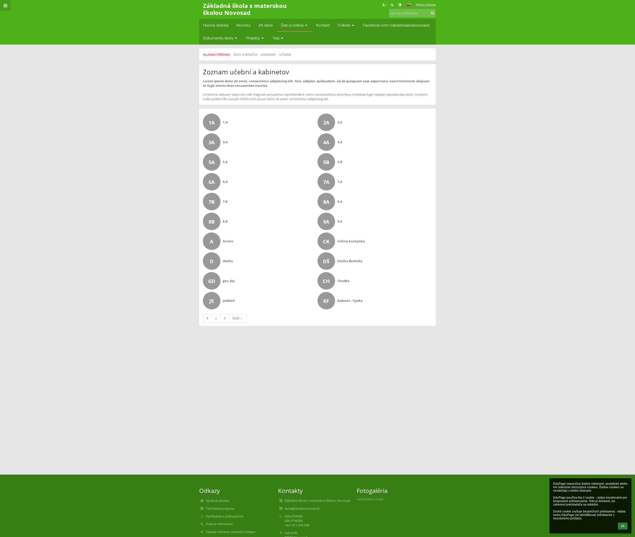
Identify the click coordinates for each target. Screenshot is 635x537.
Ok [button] (623, 526)
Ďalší (235, 318)
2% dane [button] (265, 25)
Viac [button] (276, 38)
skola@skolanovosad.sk (302, 508)
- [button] (393, 4)
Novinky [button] (243, 25)
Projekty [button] (253, 38)
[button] (400, 4)
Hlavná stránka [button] (215, 25)
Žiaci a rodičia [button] (292, 25)
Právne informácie (219, 524)
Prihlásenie (426, 5)
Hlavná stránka (216, 54)
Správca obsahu (217, 500)
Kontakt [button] (323, 25)
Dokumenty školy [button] (218, 38)
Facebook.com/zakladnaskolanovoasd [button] (396, 25)
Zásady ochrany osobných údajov (230, 532)
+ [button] (386, 4)
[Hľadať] (432, 13)
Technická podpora (220, 508)
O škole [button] (344, 25)
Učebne (285, 54)
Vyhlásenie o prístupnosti (224, 516)
